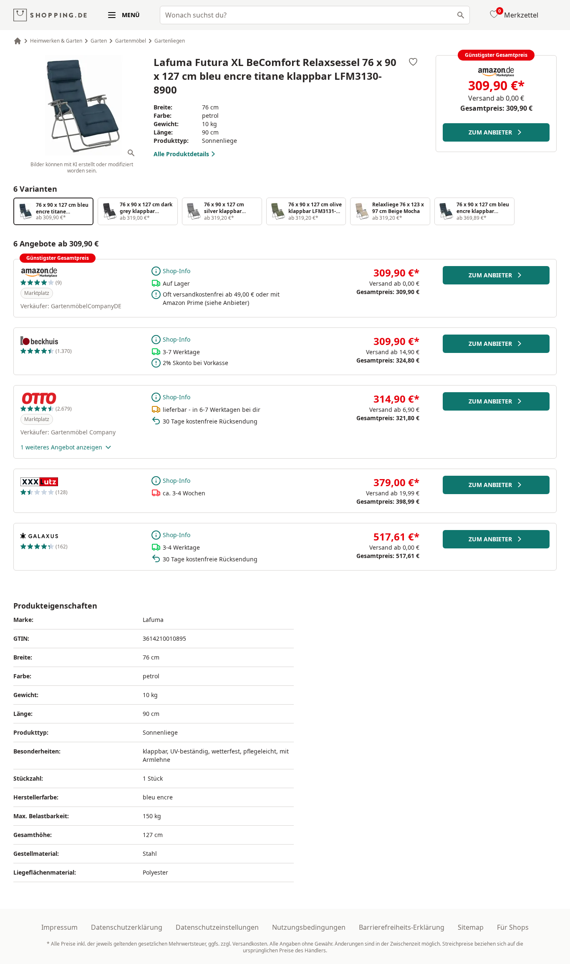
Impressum (59, 927)
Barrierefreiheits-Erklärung (401, 927)
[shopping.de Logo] (50, 15)
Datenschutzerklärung (126, 927)
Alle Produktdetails (181, 154)
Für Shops (513, 927)
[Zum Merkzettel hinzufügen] (413, 61)
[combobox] (315, 15)
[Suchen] (460, 15)
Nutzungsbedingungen (309, 927)
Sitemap (471, 927)
